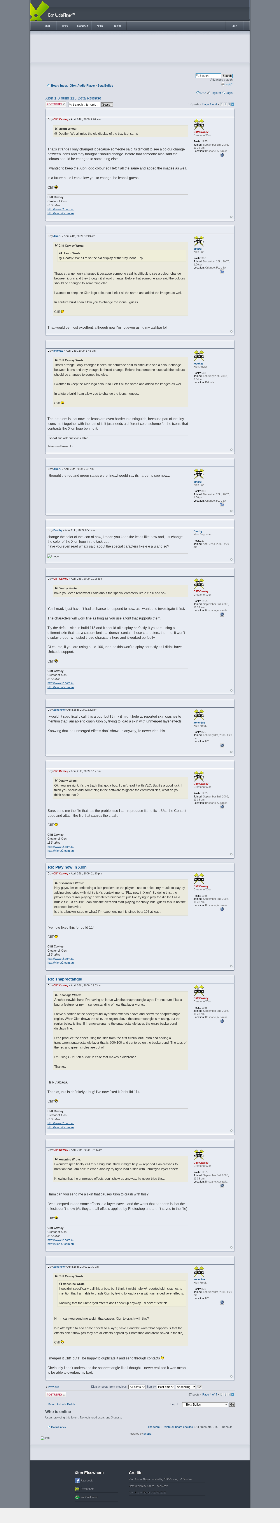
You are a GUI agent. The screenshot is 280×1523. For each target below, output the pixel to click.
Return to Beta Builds (61, 1404)
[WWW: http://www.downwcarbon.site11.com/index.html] (222, 745)
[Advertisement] (140, 48)
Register (215, 92)
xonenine (59, 709)
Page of (209, 104)
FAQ (203, 92)
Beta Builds (105, 85)
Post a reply (53, 103)
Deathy (57, 530)
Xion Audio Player (82, 85)
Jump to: (174, 1404)
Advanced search (221, 79)
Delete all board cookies (178, 1427)
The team (154, 1427)
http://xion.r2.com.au (60, 213)
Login (229, 92)
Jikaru (57, 236)
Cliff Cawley (60, 119)
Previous (53, 1387)
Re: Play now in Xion (67, 867)
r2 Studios (186, 1479)
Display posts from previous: (109, 1386)
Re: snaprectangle (65, 979)
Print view (222, 84)
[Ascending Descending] (189, 1386)
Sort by (152, 1386)
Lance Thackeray (157, 1486)
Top (231, 217)
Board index (59, 85)
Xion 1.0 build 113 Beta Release (73, 98)
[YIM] (222, 271)
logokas (58, 350)
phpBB (148, 1433)
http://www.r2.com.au (60, 209)
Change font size (229, 84)
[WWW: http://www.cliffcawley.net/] (222, 154)
